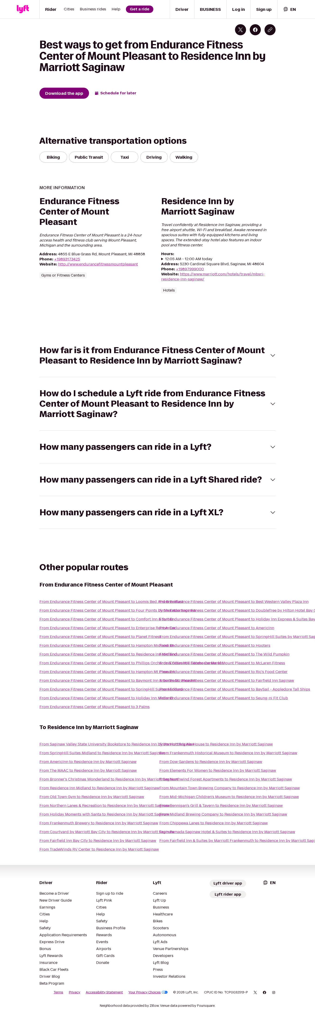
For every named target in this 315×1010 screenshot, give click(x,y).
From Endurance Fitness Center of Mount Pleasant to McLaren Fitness (222, 663)
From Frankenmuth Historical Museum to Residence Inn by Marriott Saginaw (228, 753)
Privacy (74, 992)
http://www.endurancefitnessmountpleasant (98, 264)
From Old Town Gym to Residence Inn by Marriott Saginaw (91, 796)
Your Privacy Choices (144, 992)
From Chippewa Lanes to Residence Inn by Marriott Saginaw (213, 823)
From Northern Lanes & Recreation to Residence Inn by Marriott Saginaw (104, 805)
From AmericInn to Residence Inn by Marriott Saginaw (88, 761)
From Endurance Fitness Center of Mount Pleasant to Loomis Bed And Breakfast (111, 601)
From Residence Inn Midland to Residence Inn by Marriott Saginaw (99, 788)
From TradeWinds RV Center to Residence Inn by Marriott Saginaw (99, 849)
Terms (58, 992)
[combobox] (289, 9)
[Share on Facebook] (255, 29)
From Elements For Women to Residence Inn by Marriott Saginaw (217, 770)
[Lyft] (22, 9)
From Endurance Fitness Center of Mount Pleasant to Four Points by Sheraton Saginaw (117, 610)
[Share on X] (240, 29)
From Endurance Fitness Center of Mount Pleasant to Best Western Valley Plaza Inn (234, 601)
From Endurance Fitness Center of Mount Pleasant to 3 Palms (94, 706)
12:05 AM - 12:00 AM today (188, 259)
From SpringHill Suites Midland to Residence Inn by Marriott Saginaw (102, 753)
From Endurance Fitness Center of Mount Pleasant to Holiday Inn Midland (106, 698)
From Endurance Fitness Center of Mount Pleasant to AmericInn (216, 628)
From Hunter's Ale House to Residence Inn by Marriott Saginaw (216, 744)
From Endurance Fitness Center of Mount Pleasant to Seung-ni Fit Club (223, 698)
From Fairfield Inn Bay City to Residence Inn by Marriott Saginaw (97, 840)
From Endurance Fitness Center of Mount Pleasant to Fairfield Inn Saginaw (226, 680)
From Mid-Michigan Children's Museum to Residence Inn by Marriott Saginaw (229, 796)
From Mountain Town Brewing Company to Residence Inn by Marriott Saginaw (229, 788)
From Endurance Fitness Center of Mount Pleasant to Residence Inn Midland (108, 654)
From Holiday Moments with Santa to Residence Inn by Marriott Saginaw (104, 814)
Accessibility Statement (104, 992)
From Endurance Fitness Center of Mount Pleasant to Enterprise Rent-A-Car (107, 628)
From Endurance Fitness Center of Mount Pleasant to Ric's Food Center (223, 671)
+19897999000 (190, 269)
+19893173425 (67, 259)
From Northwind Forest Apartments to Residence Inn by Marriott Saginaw (225, 779)
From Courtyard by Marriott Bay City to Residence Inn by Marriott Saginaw (106, 831)
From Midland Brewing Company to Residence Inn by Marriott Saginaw (223, 814)
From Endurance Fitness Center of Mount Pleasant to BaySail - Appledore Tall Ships (234, 689)
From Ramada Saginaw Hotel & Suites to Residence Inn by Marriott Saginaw (227, 831)
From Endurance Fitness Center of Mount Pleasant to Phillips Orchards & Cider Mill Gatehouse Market (131, 663)
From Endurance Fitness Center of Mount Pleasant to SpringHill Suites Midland (111, 689)
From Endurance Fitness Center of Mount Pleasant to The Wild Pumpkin (224, 654)
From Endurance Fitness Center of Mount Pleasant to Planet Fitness (100, 636)
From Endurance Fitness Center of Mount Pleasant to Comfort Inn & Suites (106, 619)
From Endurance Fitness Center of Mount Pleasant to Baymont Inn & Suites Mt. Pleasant (118, 680)
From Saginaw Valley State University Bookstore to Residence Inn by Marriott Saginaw (116, 744)
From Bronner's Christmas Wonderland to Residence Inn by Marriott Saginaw (108, 779)
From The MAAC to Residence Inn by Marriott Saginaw (88, 770)
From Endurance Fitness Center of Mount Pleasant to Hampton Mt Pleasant (107, 671)
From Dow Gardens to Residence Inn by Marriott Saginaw (210, 761)
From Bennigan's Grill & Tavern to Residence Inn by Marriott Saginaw (221, 805)
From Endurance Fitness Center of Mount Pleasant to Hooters (214, 645)
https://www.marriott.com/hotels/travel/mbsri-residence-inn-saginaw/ (212, 276)
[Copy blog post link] (270, 29)
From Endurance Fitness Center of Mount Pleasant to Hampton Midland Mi (106, 645)
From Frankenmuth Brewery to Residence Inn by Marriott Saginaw (98, 823)
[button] (157, 355)
